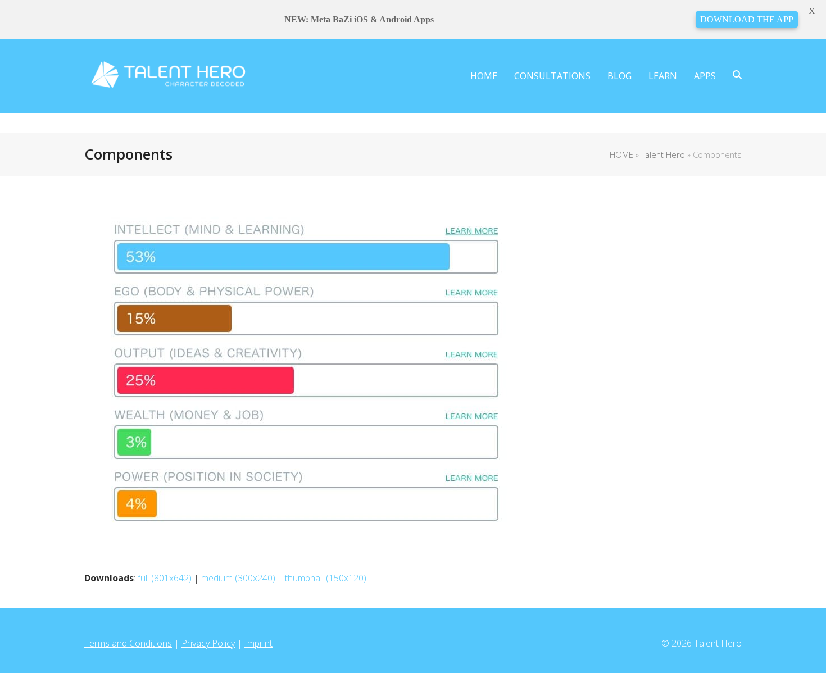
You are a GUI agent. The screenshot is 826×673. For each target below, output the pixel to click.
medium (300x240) (238, 578)
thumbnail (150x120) (325, 578)
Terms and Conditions (128, 643)
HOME (621, 154)
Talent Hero (663, 154)
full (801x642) (165, 578)
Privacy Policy (208, 643)
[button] (737, 76)
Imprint (258, 643)
